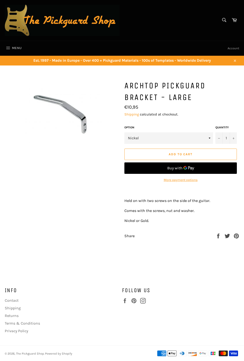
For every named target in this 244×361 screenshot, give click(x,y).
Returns (12, 315)
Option (129, 127)
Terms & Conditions (22, 323)
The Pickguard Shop (30, 353)
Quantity (222, 127)
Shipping (131, 114)
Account (233, 48)
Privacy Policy (16, 331)
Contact (12, 300)
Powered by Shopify (58, 353)
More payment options (181, 180)
